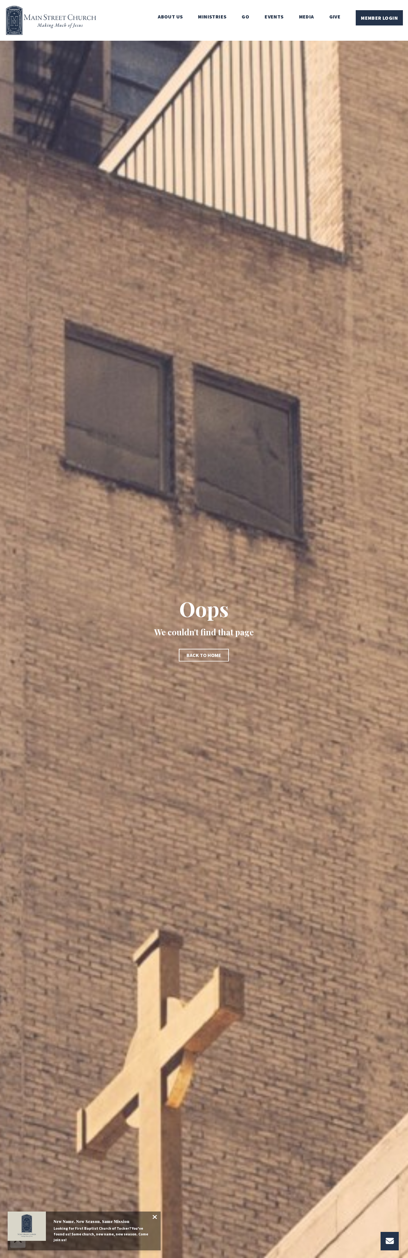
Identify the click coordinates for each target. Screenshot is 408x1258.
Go (245, 17)
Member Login (379, 18)
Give (335, 17)
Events (274, 17)
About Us (170, 17)
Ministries (212, 17)
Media (306, 17)
